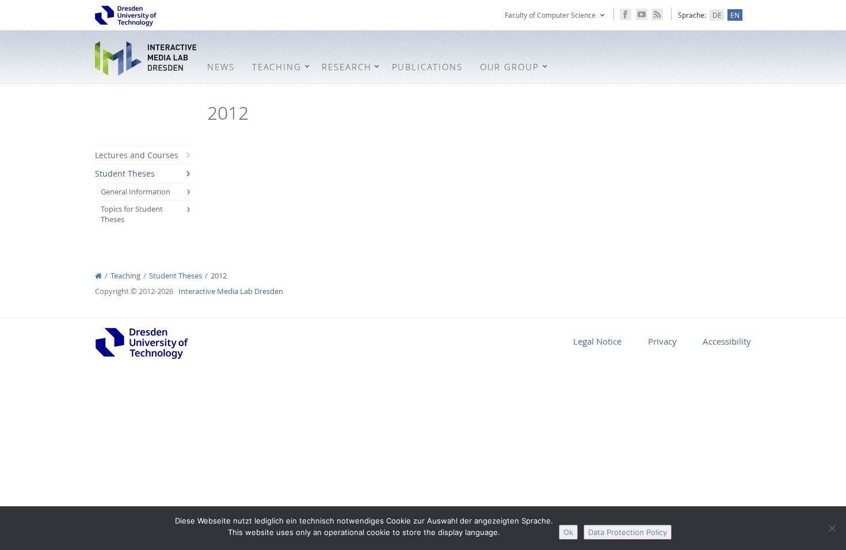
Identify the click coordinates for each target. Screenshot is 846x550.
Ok (568, 532)
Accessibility (727, 341)
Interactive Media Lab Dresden (147, 58)
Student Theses (125, 173)
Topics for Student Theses (132, 214)
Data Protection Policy (627, 532)
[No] (831, 528)
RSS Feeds (657, 14)
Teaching (125, 276)
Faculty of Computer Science (550, 15)
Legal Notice (597, 341)
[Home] (98, 276)
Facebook (625, 14)
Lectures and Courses (136, 155)
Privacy (662, 341)
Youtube (641, 14)
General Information (135, 192)
